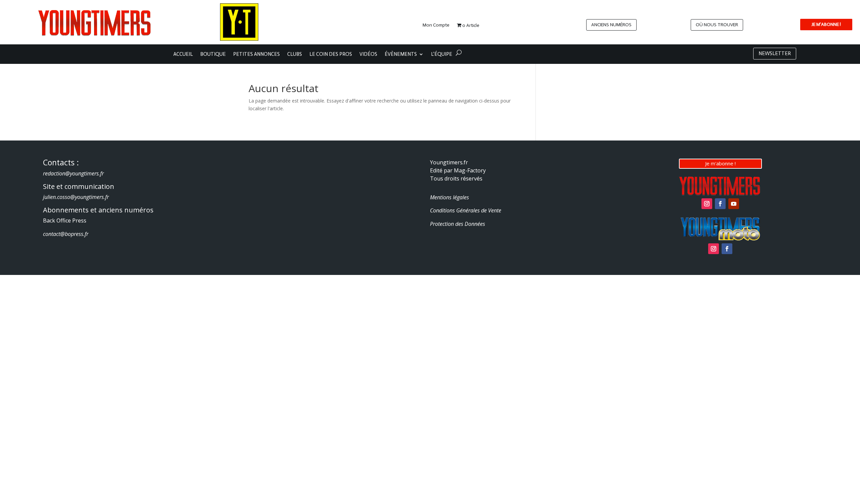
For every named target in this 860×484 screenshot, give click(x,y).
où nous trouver (717, 25)
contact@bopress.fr (65, 234)
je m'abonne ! (826, 24)
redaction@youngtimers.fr (73, 173)
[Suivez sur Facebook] (720, 203)
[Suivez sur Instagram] (706, 203)
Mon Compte (436, 25)
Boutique (213, 54)
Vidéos (368, 54)
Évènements (401, 54)
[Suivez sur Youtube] (733, 203)
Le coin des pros (330, 54)
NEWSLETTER (775, 53)
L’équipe (441, 54)
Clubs (294, 54)
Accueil (183, 54)
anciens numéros (611, 25)
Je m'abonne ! (720, 163)
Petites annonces (256, 54)
